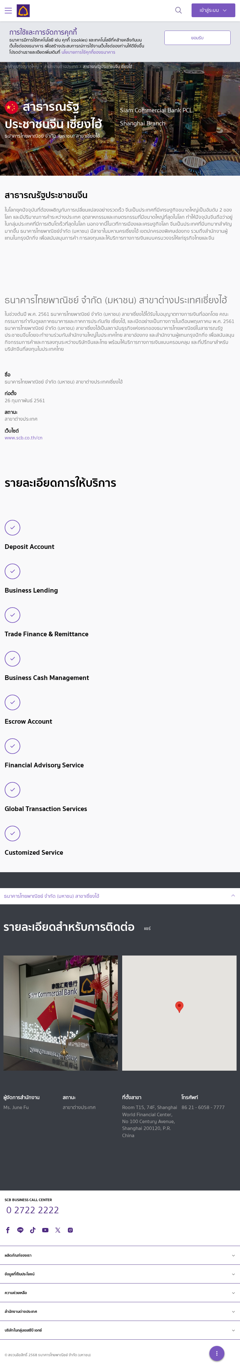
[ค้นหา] (178, 11)
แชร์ (147, 928)
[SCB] (23, 10)
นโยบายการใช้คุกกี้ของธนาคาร (88, 52)
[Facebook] (8, 1229)
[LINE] (20, 1229)
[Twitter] (58, 1229)
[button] (179, 1007)
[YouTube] (45, 1229)
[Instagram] (70, 1229)
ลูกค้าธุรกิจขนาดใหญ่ (22, 66)
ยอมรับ (197, 37)
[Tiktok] (33, 1229)
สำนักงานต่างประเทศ (61, 66)
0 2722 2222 (32, 1209)
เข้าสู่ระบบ (209, 10)
